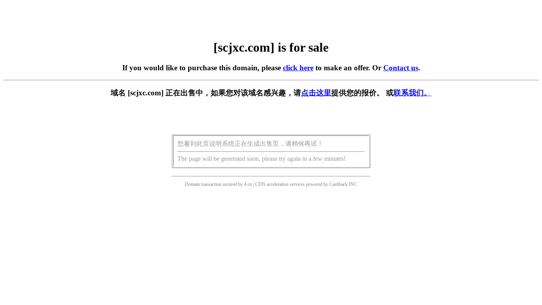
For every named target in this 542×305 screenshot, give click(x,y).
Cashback (338, 184)
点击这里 (316, 93)
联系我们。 (412, 93)
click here (298, 68)
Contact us (400, 68)
